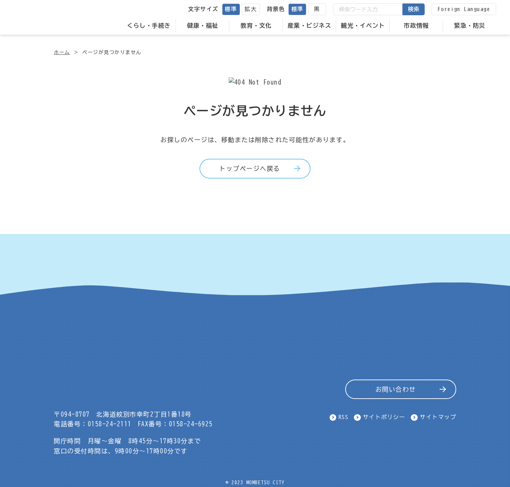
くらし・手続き (149, 25)
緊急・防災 (469, 25)
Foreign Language (463, 9)
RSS (344, 417)
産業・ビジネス (309, 25)
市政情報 (416, 25)
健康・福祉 (202, 25)
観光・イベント (363, 25)
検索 (413, 9)
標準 (231, 9)
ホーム (62, 52)
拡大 (251, 9)
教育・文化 (256, 25)
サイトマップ (438, 417)
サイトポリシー (384, 417)
